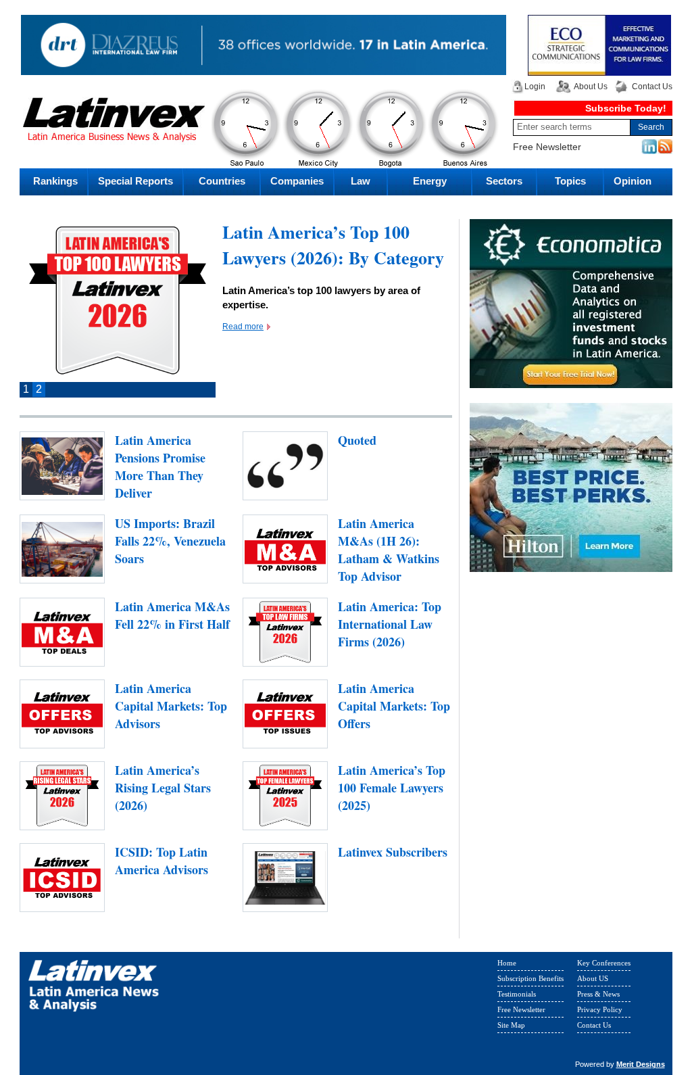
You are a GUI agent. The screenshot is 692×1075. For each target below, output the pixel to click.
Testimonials (516, 994)
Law (360, 181)
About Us (591, 86)
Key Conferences (604, 963)
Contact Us (652, 86)
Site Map (511, 1025)
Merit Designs (640, 1064)
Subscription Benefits (530, 978)
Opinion (632, 181)
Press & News (598, 994)
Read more (243, 326)
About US (592, 978)
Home (506, 963)
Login (534, 86)
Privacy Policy (599, 1009)
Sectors (504, 181)
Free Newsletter (547, 146)
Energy (430, 181)
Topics (570, 181)
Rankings (55, 181)
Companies (297, 181)
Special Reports (135, 181)
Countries (222, 181)
